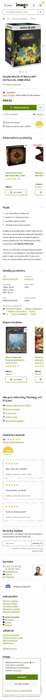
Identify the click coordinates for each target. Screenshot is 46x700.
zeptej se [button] (39, 114)
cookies (25, 662)
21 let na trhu (10, 413)
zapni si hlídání (9, 95)
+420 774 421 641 (13, 566)
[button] (23, 138)
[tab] (20, 71)
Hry (8, 19)
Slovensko (9, 619)
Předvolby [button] (17, 670)
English (8, 622)
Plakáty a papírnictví (33, 308)
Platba (14, 603)
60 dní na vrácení (12, 409)
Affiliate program (10, 648)
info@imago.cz (11, 571)
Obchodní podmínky (11, 635)
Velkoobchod (8, 643)
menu (9, 5)
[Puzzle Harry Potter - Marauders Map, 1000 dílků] (16, 170)
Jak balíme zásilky (10, 606)
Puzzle (33, 19)
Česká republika (12, 617)
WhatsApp (9, 577)
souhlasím (21, 677)
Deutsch (8, 625)
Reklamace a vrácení (11, 609)
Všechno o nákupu (10, 601)
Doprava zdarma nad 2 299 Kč (18, 405)
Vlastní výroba (11, 417)
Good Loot (28, 279)
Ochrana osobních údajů (13, 638)
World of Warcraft (13, 84)
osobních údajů (37, 551)
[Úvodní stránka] (4, 18)
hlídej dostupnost (21, 107)
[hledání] (40, 12)
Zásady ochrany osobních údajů (18, 690)
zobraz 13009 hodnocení (13, 442)
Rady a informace (10, 640)
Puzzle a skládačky (20, 19)
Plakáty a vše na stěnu (17, 311)
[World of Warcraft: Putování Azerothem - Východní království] (16, 356)
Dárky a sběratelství (13, 308)
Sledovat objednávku (11, 611)
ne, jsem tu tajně (22, 684)
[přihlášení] (34, 5)
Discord (8, 574)
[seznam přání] (40, 107)
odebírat (35, 543)
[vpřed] (43, 45)
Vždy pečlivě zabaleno (14, 421)
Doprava (6, 603)
